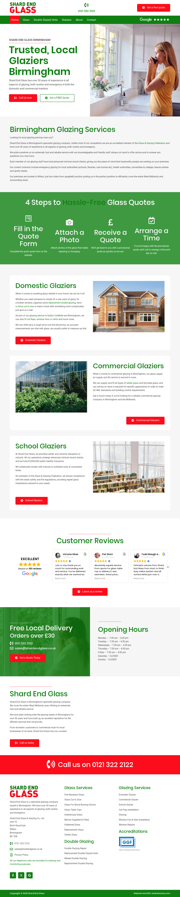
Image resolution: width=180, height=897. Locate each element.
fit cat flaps (30, 319)
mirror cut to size (25, 306)
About (79, 19)
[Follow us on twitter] (21, 875)
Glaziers (66, 19)
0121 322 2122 (86, 11)
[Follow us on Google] (29, 875)
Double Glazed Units (46, 19)
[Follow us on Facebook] (13, 875)
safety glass (132, 383)
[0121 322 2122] (86, 5)
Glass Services (78, 788)
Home (15, 19)
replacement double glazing (62, 302)
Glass (26, 19)
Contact (91, 19)
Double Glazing (79, 841)
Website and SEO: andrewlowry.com (152, 893)
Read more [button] (60, 578)
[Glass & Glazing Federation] (129, 844)
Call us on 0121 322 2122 (95, 764)
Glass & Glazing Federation (151, 143)
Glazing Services (135, 788)
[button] (168, 567)
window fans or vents (47, 319)
